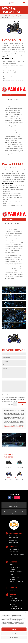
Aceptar (14, 629)
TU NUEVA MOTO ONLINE (14, 506)
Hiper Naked (15, 16)
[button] (26, 612)
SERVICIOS (13, 504)
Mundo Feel (8, 16)
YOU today (14, 513)
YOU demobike (7, 509)
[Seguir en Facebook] (9, 497)
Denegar (14, 633)
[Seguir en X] (12, 497)
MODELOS (11, 502)
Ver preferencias (14, 637)
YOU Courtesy (20, 509)
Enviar (22, 404)
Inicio (3, 16)
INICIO (6, 502)
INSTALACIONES (19, 504)
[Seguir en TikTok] (18, 497)
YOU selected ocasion (19, 511)
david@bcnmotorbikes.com (16, 571)
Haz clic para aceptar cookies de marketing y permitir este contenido (14, 439)
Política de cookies (7, 641)
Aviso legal (23, 641)
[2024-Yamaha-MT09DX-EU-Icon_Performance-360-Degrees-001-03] (14, 344)
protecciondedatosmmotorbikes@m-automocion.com (13, 426)
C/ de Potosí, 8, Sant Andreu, (16, 554)
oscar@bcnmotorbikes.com (16, 581)
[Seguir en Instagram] (15, 497)
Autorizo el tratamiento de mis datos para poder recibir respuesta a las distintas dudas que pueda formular (13, 399)
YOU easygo (13, 509)
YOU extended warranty (9, 511)
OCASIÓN (16, 502)
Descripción (9, 95)
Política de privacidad (15, 641)
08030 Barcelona (13, 556)
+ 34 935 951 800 (14, 590)
